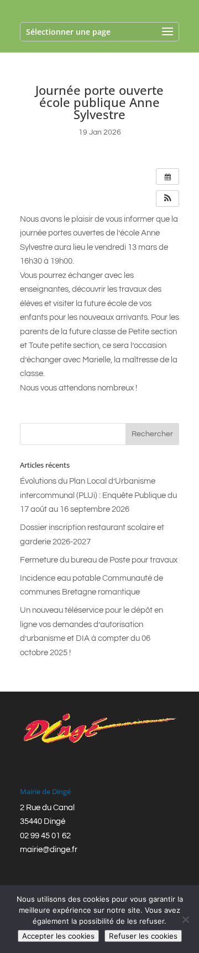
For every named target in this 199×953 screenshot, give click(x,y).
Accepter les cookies (58, 935)
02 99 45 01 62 (45, 836)
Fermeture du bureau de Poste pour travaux (98, 560)
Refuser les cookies (143, 935)
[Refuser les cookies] (185, 919)
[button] (167, 198)
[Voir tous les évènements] (167, 176)
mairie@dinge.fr (48, 849)
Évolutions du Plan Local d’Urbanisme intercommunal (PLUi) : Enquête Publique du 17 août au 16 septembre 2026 (98, 495)
